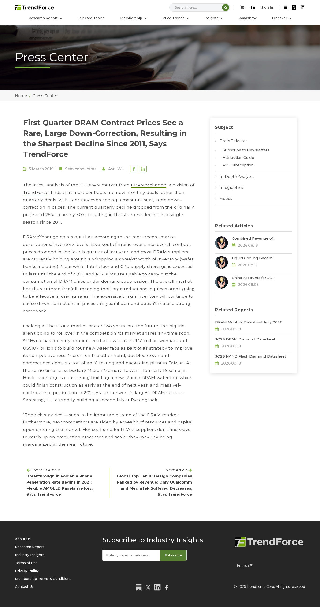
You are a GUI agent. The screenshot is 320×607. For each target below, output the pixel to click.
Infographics (231, 187)
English (243, 566)
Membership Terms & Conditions (43, 579)
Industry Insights (29, 555)
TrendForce (35, 192)
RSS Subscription (238, 165)
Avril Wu (116, 169)
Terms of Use (26, 563)
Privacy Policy (27, 571)
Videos (226, 198)
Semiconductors (81, 169)
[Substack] (285, 7)
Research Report (29, 547)
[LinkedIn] (302, 7)
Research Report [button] (44, 18)
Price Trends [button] (173, 18)
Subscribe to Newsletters (246, 150)
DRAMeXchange (148, 184)
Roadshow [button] (247, 18)
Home (21, 96)
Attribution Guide (238, 157)
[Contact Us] (252, 7)
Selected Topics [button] (91, 18)
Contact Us (24, 587)
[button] (133, 18)
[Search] (225, 7)
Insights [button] (211, 18)
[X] (294, 7)
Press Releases (233, 141)
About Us (23, 539)
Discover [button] (280, 18)
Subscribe (173, 555)
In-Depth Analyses (237, 176)
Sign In (267, 7)
